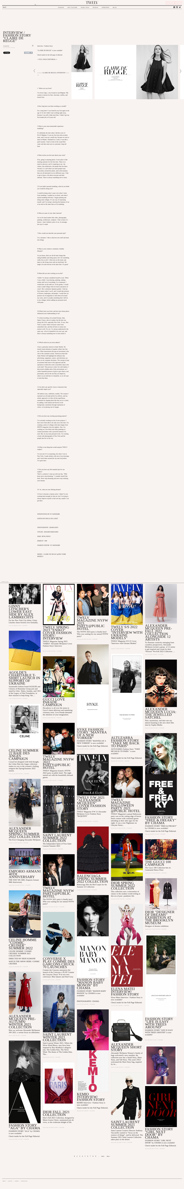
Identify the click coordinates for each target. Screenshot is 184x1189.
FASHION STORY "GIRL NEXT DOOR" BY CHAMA (159, 1133)
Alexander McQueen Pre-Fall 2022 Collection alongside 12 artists (158, 632)
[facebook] (174, 7)
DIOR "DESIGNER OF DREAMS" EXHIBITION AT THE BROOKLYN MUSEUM (160, 917)
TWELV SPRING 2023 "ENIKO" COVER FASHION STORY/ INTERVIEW (57, 632)
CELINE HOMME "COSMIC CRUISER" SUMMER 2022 (23, 944)
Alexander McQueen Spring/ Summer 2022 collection (24, 832)
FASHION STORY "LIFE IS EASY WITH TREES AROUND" (159, 1023)
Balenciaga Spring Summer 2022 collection (92, 878)
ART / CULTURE (72, 7)
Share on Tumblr (28, 53)
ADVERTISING (24, 1181)
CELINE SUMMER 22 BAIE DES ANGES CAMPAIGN (23, 754)
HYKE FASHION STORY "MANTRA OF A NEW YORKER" (92, 733)
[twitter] (180, 7)
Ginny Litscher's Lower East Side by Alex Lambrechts (21, 611)
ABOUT (4, 1181)
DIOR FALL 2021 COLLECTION (56, 1113)
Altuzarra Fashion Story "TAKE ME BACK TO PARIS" (125, 742)
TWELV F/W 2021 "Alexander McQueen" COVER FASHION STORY (91, 803)
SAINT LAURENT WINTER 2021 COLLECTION (57, 1037)
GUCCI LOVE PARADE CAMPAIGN (54, 702)
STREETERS (105, 7)
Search (4, 7)
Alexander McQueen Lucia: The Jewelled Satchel (160, 713)
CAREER (17, 1181)
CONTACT (10, 1181)
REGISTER (170, 3)
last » (108, 1156)
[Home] (92, 2)
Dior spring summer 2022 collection (123, 885)
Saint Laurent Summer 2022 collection (57, 838)
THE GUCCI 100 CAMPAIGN (158, 863)
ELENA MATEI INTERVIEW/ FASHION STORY (125, 991)
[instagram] (177, 7)
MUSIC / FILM (85, 7)
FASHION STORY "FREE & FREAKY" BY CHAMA (160, 820)
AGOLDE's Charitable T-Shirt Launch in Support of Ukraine (24, 677)
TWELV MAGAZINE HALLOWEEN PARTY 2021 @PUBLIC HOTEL (125, 805)
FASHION (61, 7)
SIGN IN (178, 3)
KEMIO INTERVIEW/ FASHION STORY (91, 1097)
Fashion (6, 46)
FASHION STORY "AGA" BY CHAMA (24, 1126)
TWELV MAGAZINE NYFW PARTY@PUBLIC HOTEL (58, 892)
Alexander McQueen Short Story (126, 1047)
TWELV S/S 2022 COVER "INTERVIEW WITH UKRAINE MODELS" (127, 632)
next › (103, 1156)
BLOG (115, 7)
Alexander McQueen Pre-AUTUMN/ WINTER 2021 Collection (22, 1021)
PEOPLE (95, 7)
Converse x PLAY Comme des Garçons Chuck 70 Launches (59, 963)
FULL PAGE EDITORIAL (47, 59)
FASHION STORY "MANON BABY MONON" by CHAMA (91, 984)
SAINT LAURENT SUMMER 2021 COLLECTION (125, 1124)
